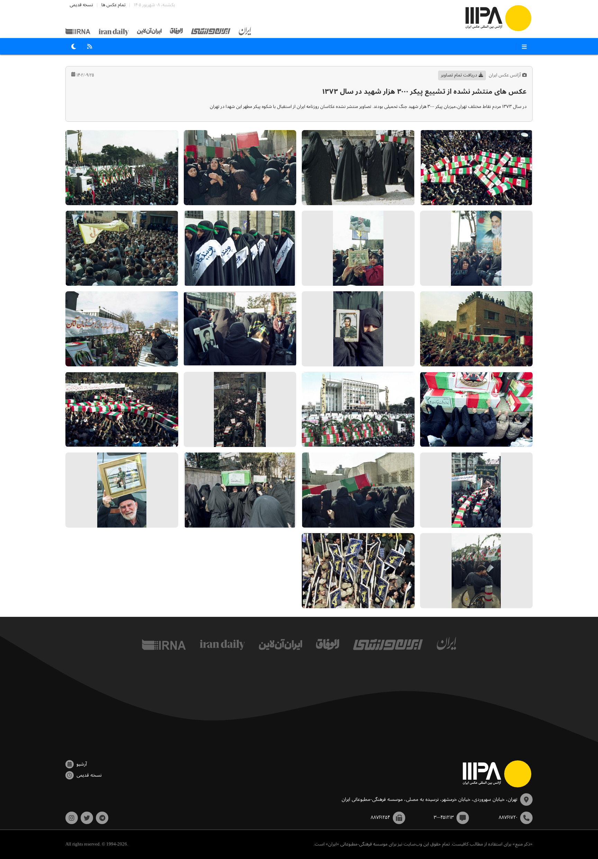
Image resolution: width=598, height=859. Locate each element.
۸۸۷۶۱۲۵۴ (380, 817)
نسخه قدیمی (81, 5)
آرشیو (81, 764)
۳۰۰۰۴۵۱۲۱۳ (444, 817)
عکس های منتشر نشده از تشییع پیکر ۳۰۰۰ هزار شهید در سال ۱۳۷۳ (424, 92)
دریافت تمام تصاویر (459, 75)
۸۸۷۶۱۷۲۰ (508, 817)
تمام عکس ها (113, 5)
